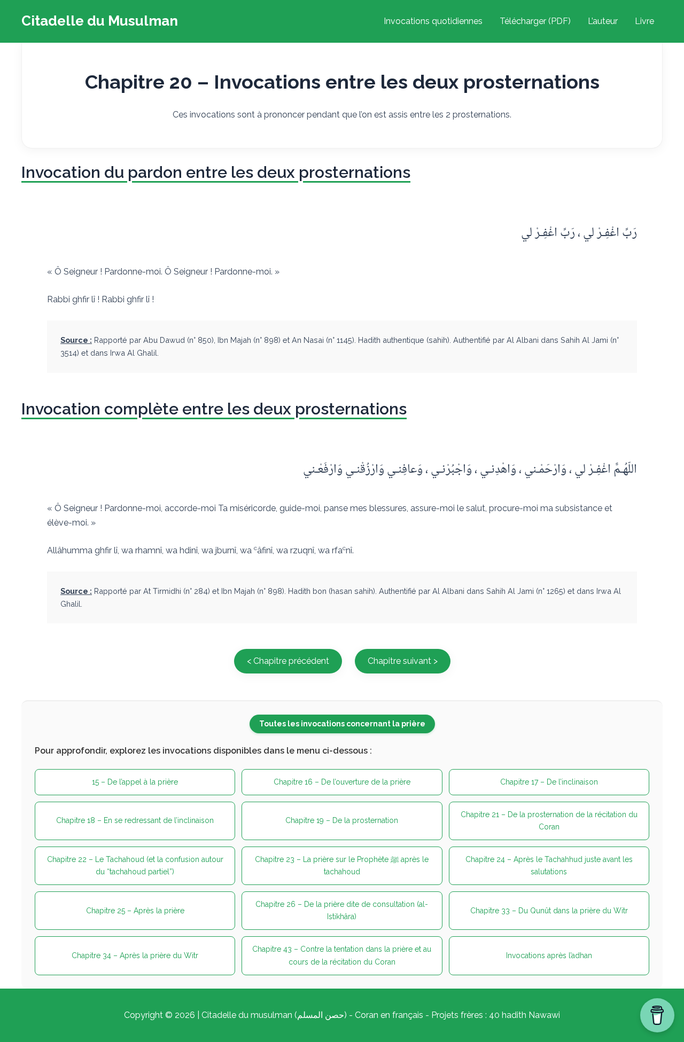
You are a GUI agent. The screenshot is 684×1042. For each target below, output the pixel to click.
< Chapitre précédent (288, 661)
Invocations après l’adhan (549, 955)
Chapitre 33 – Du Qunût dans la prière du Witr (549, 910)
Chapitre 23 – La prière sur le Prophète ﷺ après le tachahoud (342, 865)
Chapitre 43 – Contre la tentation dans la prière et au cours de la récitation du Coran (341, 955)
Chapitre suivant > (403, 661)
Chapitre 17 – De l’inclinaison (549, 782)
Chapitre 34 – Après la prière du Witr (135, 955)
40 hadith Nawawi (524, 1015)
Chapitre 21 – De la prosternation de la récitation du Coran (549, 820)
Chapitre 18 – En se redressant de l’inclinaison (135, 820)
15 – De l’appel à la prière (135, 782)
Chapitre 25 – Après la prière (135, 910)
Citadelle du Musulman (99, 21)
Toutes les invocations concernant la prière (342, 723)
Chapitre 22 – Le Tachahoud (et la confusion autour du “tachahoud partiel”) (135, 865)
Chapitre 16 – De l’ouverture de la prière (342, 782)
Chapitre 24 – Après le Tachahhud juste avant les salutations (549, 865)
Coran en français (389, 1015)
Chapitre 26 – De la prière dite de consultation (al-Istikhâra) (341, 910)
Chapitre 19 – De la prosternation (341, 820)
